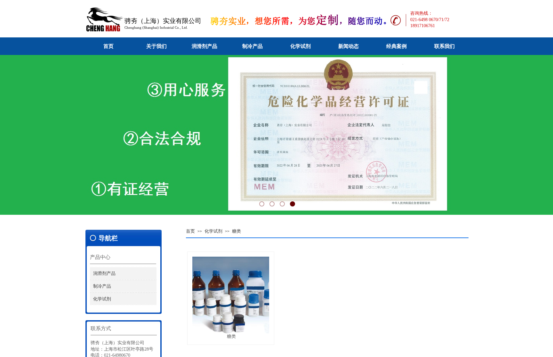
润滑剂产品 (204, 46)
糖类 (236, 231)
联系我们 (444, 46)
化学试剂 (300, 46)
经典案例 (396, 46)
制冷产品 (252, 46)
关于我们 (156, 46)
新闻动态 (348, 46)
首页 (108, 46)
